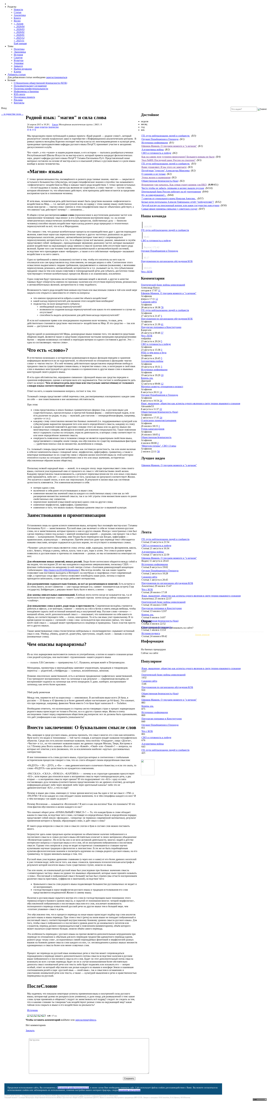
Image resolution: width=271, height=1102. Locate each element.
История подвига (150, 633)
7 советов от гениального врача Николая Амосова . (168, 198)
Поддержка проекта (24, 97)
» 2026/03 (19, 29)
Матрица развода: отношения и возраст (162, 386)
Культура (18, 60)
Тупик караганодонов (152, 429)
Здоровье (19, 63)
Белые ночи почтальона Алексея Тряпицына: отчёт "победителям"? (177, 202)
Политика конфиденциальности (31, 88)
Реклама (18, 100)
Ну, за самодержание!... (153, 195)
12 (156, 299)
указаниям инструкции (129, 1090)
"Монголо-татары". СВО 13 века (158, 446)
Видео (17, 20)
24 (161, 400)
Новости (18, 9)
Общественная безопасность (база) (159, 181)
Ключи (17, 71)
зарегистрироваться (56, 77)
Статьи (17, 12)
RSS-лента (19, 94)
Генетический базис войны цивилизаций (163, 284)
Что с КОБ (146, 271)
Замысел (18, 66)
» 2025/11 (19, 40)
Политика (19, 49)
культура (44, 127)
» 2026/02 (19, 32)
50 (158, 451)
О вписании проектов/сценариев (158, 420)
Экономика (20, 52)
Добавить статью (17, 74)
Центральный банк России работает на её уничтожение (171, 191)
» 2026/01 (19, 35)
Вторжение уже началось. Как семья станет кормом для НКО (174, 184)
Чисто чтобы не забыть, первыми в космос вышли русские (172, 188)
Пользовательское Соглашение (30, 85)
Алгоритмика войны (152, 149)
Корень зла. (147, 378)
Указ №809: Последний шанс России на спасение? (168, 160)
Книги (17, 18)
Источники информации (154, 142)
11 (159, 290)
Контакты (19, 102)
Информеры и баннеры (26, 91)
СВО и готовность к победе (156, 153)
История (18, 54)
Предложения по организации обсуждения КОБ (167, 261)
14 (160, 392)
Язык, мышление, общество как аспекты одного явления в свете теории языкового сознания (190, 403)
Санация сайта (149, 301)
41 (162, 324)
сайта (81, 1096)
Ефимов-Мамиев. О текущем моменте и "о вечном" (169, 146)
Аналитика (20, 15)
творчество (53, 127)
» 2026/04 (19, 26)
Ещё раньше (20, 43)
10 (162, 375)
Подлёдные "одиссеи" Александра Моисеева (165, 170)
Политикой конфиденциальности (73, 1087)
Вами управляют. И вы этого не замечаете (164, 167)
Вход (4, 108)
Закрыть (30, 1030)
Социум (18, 57)
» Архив (18, 23)
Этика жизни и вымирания (155, 177)
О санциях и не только (153, 174)
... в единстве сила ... (12, 114)
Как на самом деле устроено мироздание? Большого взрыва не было (178, 156)
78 (162, 307)
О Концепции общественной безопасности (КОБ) (40, 83)
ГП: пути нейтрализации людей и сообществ (165, 135)
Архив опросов (202, 634)
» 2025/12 (19, 37)
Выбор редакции (23, 68)
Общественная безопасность (156, 437)
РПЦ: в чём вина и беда (153, 352)
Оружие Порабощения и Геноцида (159, 139)
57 (162, 332)
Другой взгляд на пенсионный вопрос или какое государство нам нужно (180, 205)
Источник (32, 1010)
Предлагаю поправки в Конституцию (161, 327)
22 (160, 409)
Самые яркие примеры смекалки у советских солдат (169, 208)
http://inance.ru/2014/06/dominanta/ (61, 570)
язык (37, 127)
